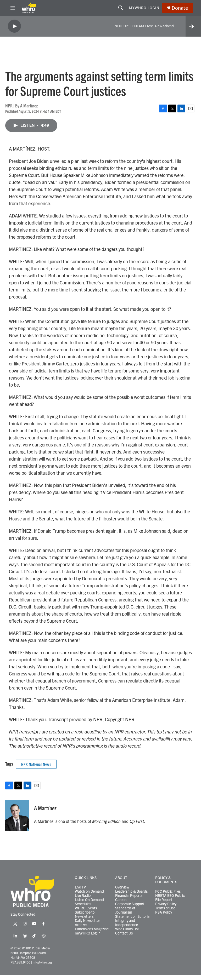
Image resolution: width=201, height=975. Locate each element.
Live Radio (83, 895)
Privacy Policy (165, 904)
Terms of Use (165, 908)
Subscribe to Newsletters (84, 914)
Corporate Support (129, 904)
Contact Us (124, 933)
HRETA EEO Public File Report (170, 897)
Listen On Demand (89, 900)
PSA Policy (163, 912)
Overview (122, 887)
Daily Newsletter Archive (87, 923)
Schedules (83, 904)
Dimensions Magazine (92, 929)
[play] (14, 26)
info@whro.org (42, 962)
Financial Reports (128, 895)
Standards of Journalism (125, 910)
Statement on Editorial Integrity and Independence (132, 920)
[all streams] (193, 26)
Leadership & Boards (131, 891)
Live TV (80, 887)
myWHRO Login (144, 7)
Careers (121, 900)
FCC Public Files (168, 891)
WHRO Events (86, 908)
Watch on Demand (89, 891)
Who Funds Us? (127, 929)
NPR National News (36, 764)
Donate (180, 8)
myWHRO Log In (87, 933)
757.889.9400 (20, 962)
